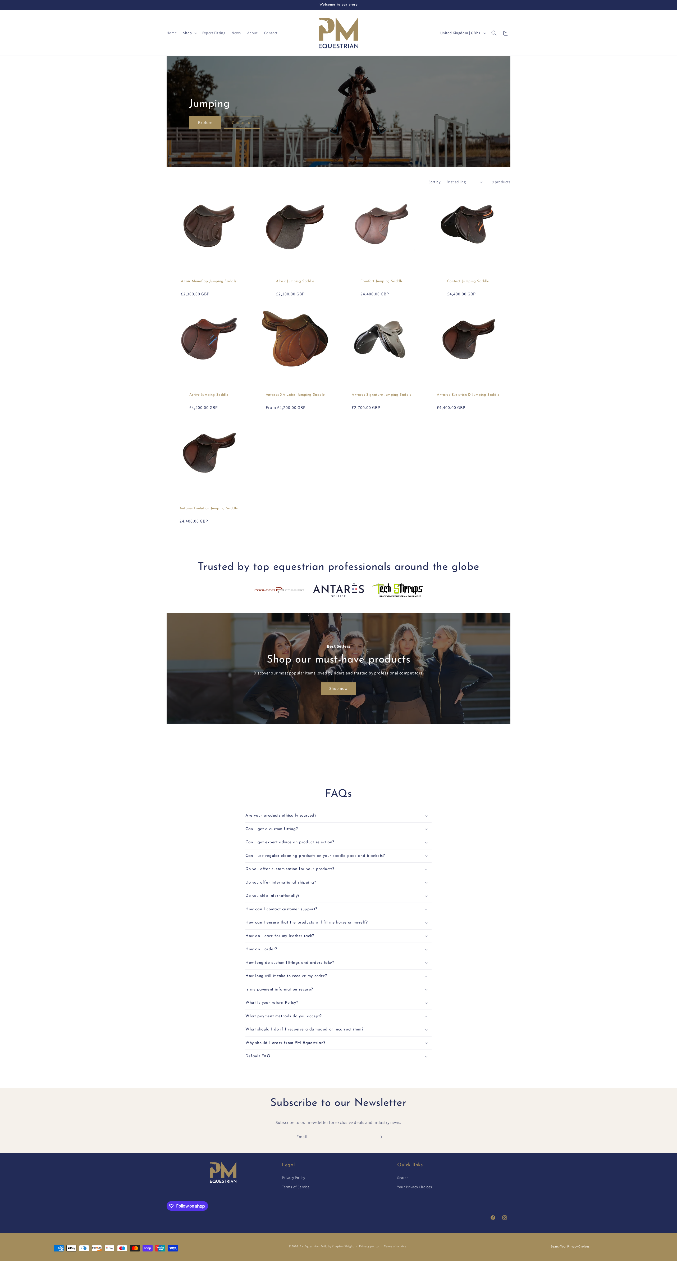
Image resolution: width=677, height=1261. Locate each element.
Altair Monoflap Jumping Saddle (209, 281)
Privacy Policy (293, 1177)
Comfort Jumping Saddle (381, 281)
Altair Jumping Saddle (295, 281)
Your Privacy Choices (414, 1187)
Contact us (242, 122)
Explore (205, 122)
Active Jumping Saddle (208, 395)
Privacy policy (369, 1246)
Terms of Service (296, 1187)
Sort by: (434, 181)
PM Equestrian (310, 1246)
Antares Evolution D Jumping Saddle (468, 395)
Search (403, 1177)
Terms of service (395, 1246)
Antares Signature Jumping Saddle (381, 395)
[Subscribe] (380, 1137)
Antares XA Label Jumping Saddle (295, 395)
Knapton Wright (343, 1246)
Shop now (338, 688)
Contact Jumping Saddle (468, 281)
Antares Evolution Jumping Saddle (209, 508)
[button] (189, 32)
